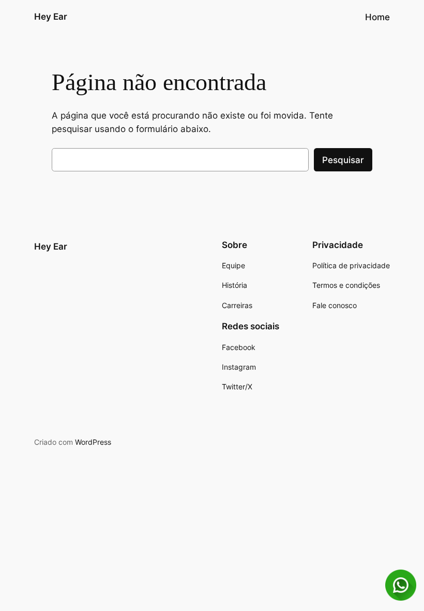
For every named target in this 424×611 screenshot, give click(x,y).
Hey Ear (50, 16)
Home (377, 17)
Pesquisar (343, 160)
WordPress (93, 442)
